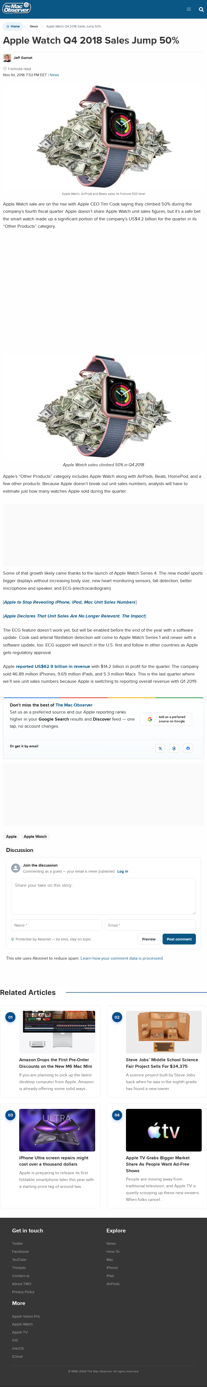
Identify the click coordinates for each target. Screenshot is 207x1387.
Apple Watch (35, 836)
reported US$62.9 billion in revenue (53, 666)
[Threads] (174, 748)
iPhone (112, 1267)
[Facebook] (188, 748)
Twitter (17, 1243)
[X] (160, 748)
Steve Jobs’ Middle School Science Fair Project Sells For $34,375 (162, 1063)
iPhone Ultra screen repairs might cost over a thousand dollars (53, 1161)
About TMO (21, 1283)
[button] (188, 9)
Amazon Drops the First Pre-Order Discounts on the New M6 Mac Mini (55, 1063)
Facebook (20, 1251)
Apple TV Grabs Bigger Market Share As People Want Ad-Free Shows (158, 1164)
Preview (149, 939)
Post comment (179, 939)
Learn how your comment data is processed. (122, 958)
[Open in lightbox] (103, 457)
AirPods (113, 1283)
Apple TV (20, 1332)
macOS (18, 1348)
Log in (122, 871)
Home (15, 26)
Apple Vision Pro (26, 1316)
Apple (11, 836)
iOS (15, 1340)
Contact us (21, 1275)
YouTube (19, 1259)
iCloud (17, 1356)
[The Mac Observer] (16, 9)
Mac (110, 1259)
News (34, 26)
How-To (113, 1251)
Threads (19, 1267)
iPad (110, 1275)
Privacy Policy (23, 1291)
